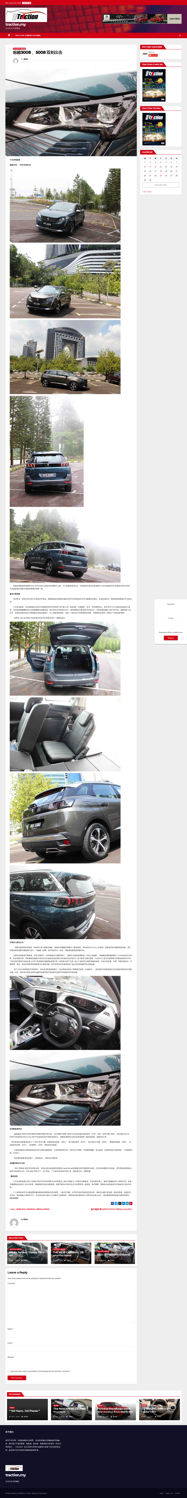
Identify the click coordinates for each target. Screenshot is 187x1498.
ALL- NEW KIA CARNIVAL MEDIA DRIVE (30, 1209)
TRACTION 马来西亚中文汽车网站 (28, 35)
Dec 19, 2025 (104, 1416)
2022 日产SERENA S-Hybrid (113, 1254)
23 (150, 176)
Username (170, 604)
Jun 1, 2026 (15, 1416)
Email (10, 1343)
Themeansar (43, 1493)
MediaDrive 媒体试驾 (19, 48)
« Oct (144, 192)
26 (166, 176)
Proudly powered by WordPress (15, 1493)
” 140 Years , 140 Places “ (24, 1410)
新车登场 (56, 1405)
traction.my (15, 24)
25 (161, 176)
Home (161, 1493)
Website (11, 1357)
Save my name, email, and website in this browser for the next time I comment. (40, 1371)
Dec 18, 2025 (148, 1416)
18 (161, 171)
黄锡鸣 (26, 59)
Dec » (150, 192)
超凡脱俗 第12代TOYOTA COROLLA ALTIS (111, 1209)
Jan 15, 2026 (59, 1416)
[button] (180, 35)
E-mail (171, 618)
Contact (177, 1493)
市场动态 (12, 1407)
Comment (11, 1283)
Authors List (169, 1493)
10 (155, 167)
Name (10, 1329)
